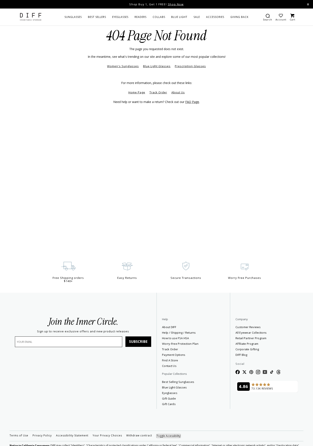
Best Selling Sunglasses (178, 382)
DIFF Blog (241, 355)
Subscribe (138, 341)
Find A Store (170, 360)
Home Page (136, 92)
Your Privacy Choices (107, 435)
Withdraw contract (139, 435)
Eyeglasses (169, 393)
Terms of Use (19, 435)
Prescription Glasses (190, 66)
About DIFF (169, 327)
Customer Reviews (248, 327)
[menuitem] (73, 17)
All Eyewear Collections (251, 332)
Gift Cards (169, 404)
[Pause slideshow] (308, 4)
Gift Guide (169, 398)
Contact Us (169, 366)
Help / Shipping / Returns (179, 332)
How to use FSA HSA (175, 338)
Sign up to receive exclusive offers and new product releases (83, 331)
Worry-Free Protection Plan (180, 344)
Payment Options (173, 355)
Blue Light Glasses (157, 66)
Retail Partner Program (266, 338)
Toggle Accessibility (168, 436)
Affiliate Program (262, 344)
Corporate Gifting (247, 349)
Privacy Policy (42, 435)
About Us (178, 92)
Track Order (158, 92)
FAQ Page (192, 102)
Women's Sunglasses (123, 66)
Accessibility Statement (72, 435)
